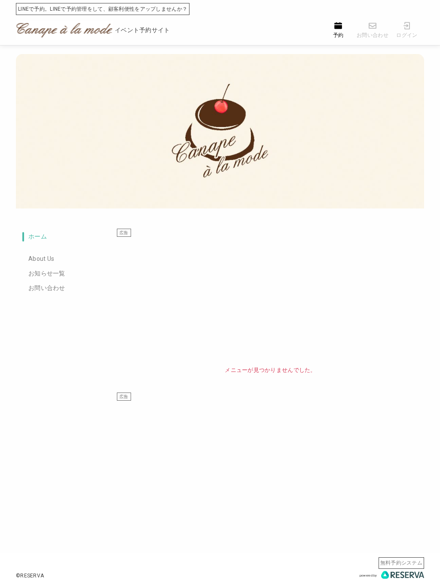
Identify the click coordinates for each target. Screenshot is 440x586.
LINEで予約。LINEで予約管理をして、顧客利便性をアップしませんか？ (102, 9)
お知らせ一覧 (46, 273)
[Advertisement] (270, 297)
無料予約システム (401, 563)
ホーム (37, 236)
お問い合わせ (46, 287)
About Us (41, 258)
